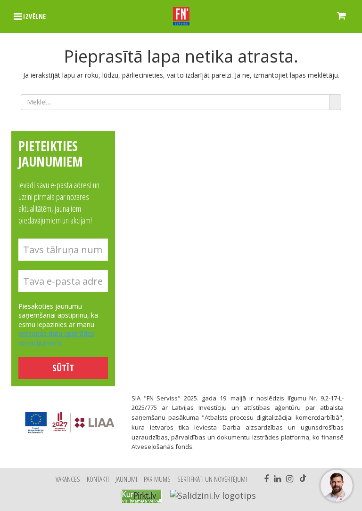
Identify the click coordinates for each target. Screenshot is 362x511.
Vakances (68, 479)
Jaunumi (126, 479)
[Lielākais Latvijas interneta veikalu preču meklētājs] (141, 496)
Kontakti (98, 479)
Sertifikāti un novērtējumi (212, 479)
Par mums (157, 479)
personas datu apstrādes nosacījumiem (56, 338)
